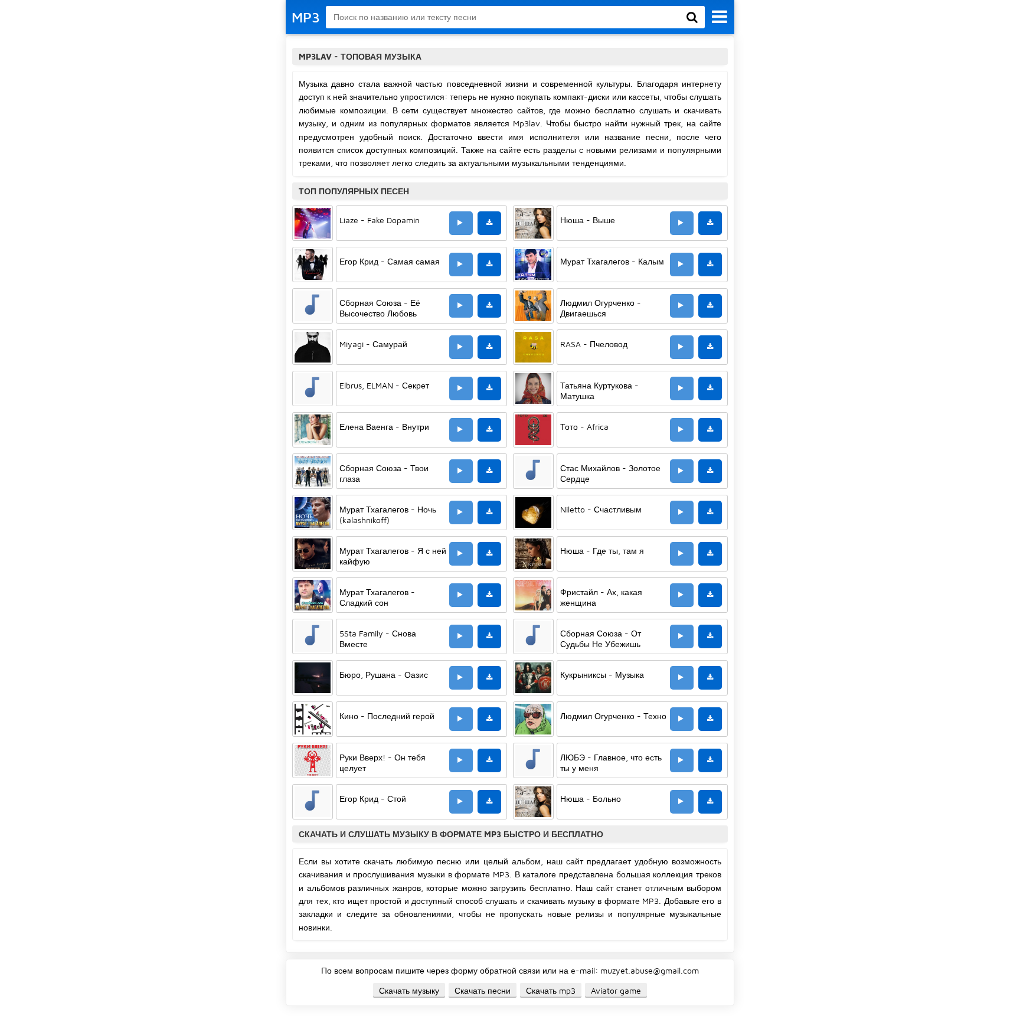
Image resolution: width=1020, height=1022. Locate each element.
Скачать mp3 (551, 990)
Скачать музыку (409, 990)
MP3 (306, 17)
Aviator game (616, 990)
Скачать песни (483, 990)
